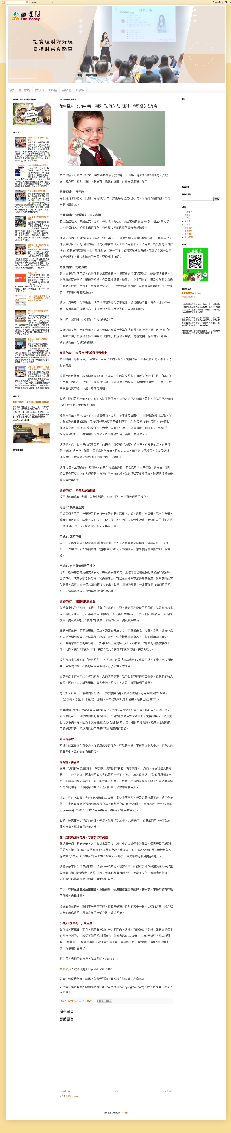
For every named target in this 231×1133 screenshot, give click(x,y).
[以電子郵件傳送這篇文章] (98, 1001)
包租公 (187, 215)
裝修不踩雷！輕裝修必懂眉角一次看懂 (38, 246)
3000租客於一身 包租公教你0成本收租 (31, 402)
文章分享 (188, 212)
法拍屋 (187, 224)
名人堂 (187, 218)
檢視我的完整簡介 (189, 297)
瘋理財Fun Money (193, 293)
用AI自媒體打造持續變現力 (39, 165)
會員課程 (66, 90)
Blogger (125, 1113)
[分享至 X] (104, 1001)
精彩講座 (52, 90)
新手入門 (39, 90)
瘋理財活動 (32, 273)
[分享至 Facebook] (107, 1001)
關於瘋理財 (24, 90)
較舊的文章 (167, 1091)
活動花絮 (188, 228)
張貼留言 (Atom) (73, 1096)
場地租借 (79, 90)
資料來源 (65, 969)
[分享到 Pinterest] (110, 1001)
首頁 (12, 90)
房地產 (187, 221)
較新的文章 (65, 1091)
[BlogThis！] (101, 1001)
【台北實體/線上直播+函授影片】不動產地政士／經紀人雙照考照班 (39, 298)
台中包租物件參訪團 (36, 191)
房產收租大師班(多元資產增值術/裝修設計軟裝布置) (39, 368)
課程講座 (188, 234)
